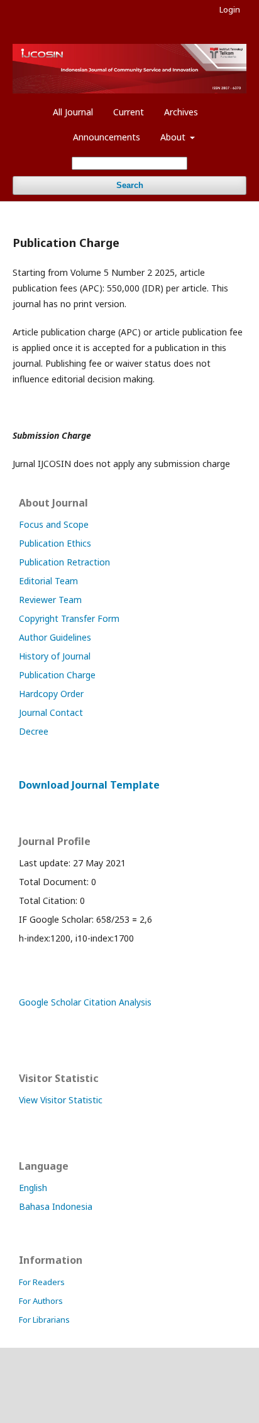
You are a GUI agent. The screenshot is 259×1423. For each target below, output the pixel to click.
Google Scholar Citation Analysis (85, 1002)
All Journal (73, 112)
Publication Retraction (64, 562)
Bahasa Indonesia (55, 1206)
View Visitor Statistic (60, 1100)
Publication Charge (57, 675)
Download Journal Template (89, 785)
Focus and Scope (54, 524)
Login (229, 9)
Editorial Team (48, 581)
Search (129, 185)
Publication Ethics (55, 543)
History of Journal (55, 656)
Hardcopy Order (51, 694)
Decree (33, 731)
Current (128, 112)
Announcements (106, 137)
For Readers (42, 1282)
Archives (181, 112)
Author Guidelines (55, 637)
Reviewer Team (50, 600)
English (33, 1188)
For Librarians (44, 1319)
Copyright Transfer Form (69, 618)
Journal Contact (51, 712)
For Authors (41, 1300)
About (174, 137)
